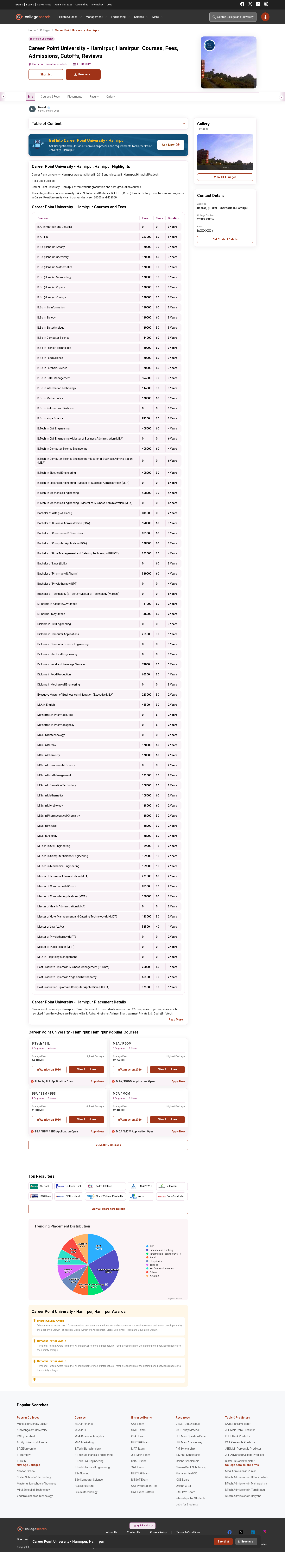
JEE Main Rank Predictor (240, 1430)
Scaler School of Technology (34, 1477)
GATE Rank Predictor (237, 1423)
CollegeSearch (33, 17)
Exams (19, 4)
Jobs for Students (187, 1504)
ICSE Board (182, 1479)
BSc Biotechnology (86, 1492)
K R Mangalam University (32, 1430)
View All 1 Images (225, 177)
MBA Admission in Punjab (240, 1471)
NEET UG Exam (140, 1473)
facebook (229, 1532)
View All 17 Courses (108, 1145)
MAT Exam (138, 1448)
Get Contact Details (225, 239)
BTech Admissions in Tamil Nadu (245, 1489)
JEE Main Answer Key (189, 1442)
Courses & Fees (50, 96)
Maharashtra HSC (187, 1473)
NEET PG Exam (140, 1442)
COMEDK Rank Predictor (240, 1461)
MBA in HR (81, 1430)
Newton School (26, 1471)
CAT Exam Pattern (142, 1492)
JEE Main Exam (140, 1454)
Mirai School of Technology (33, 1489)
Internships (98, 4)
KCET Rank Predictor (237, 1436)
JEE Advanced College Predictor (244, 1454)
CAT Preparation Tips (144, 1485)
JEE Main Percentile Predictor (243, 1448)
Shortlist (46, 74)
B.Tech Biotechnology (88, 1448)
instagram (264, 1532)
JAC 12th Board (185, 1492)
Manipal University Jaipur (32, 1423)
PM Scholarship (185, 1448)
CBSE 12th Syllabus (188, 1423)
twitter (241, 1532)
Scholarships (44, 4)
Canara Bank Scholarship (191, 1467)
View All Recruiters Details (108, 1208)
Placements (74, 96)
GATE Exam (138, 1430)
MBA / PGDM (122, 1043)
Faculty (94, 96)
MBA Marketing (84, 1442)
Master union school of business (36, 1483)
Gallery (110, 96)
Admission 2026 (63, 4)
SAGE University (26, 1448)
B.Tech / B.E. (41, 1043)
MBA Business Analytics (89, 1436)
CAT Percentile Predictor (240, 1442)
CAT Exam (137, 1423)
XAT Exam (137, 1467)
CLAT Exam (138, 1436)
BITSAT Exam (139, 1479)
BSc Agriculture (84, 1485)
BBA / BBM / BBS (44, 1093)
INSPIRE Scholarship (188, 1454)
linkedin (252, 1532)
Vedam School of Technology (35, 1495)
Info (30, 96)
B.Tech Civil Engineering (89, 1461)
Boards (30, 4)
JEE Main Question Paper (191, 1436)
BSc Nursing (82, 1473)
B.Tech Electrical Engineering (92, 1467)
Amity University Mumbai (32, 1442)
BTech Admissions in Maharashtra (246, 1483)
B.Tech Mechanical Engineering (94, 1454)
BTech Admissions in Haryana (243, 1495)
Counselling (81, 4)
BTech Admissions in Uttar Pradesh (246, 1477)
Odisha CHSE (184, 1485)
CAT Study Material (188, 1430)
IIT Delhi (21, 1461)
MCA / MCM (121, 1093)
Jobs (109, 4)
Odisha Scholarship (187, 1461)
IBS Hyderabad (26, 1436)
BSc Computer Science (89, 1479)
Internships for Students (191, 1498)
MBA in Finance (84, 1423)
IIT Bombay (24, 1454)
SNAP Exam (138, 1461)
